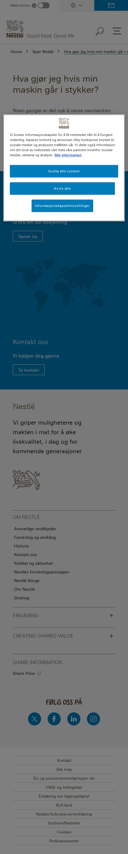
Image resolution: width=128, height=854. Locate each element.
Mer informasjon (68, 155)
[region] (64, 167)
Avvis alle (62, 188)
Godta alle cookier (64, 171)
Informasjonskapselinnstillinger (62, 205)
